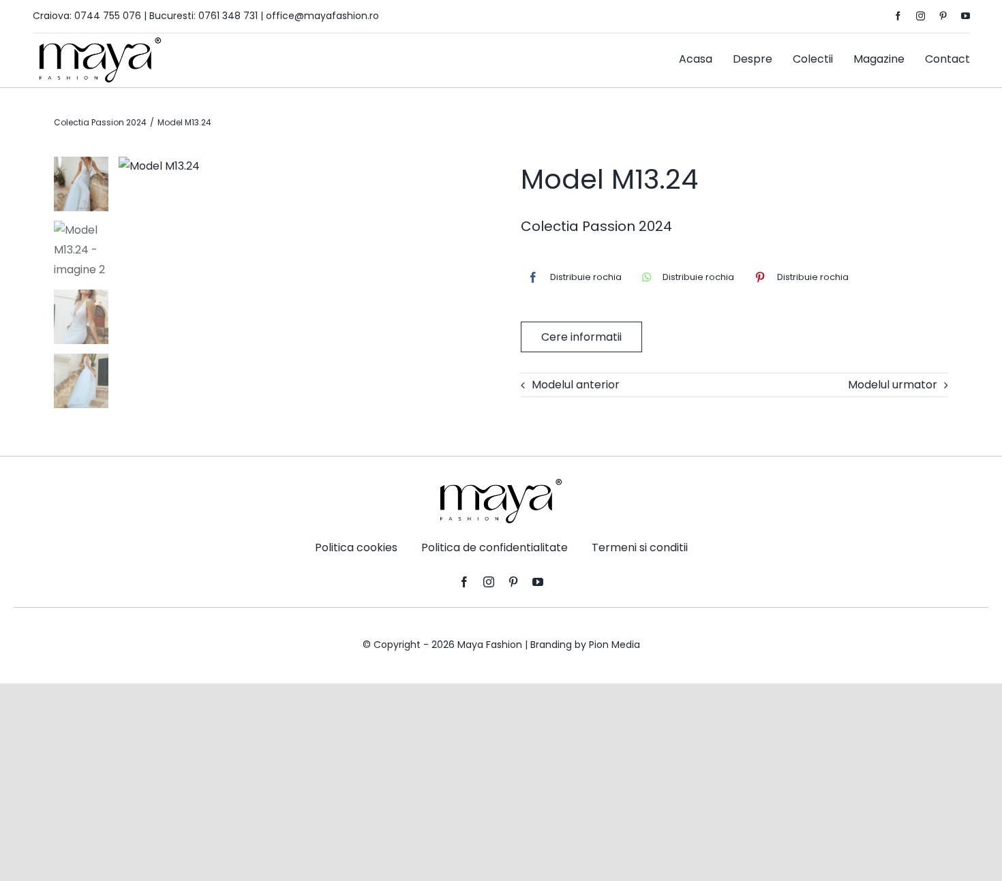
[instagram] (920, 16)
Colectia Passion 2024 (596, 226)
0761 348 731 (228, 15)
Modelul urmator (892, 384)
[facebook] (898, 16)
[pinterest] (943, 16)
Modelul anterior (576, 384)
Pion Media (614, 644)
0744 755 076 (107, 15)
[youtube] (965, 16)
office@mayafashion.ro (322, 15)
